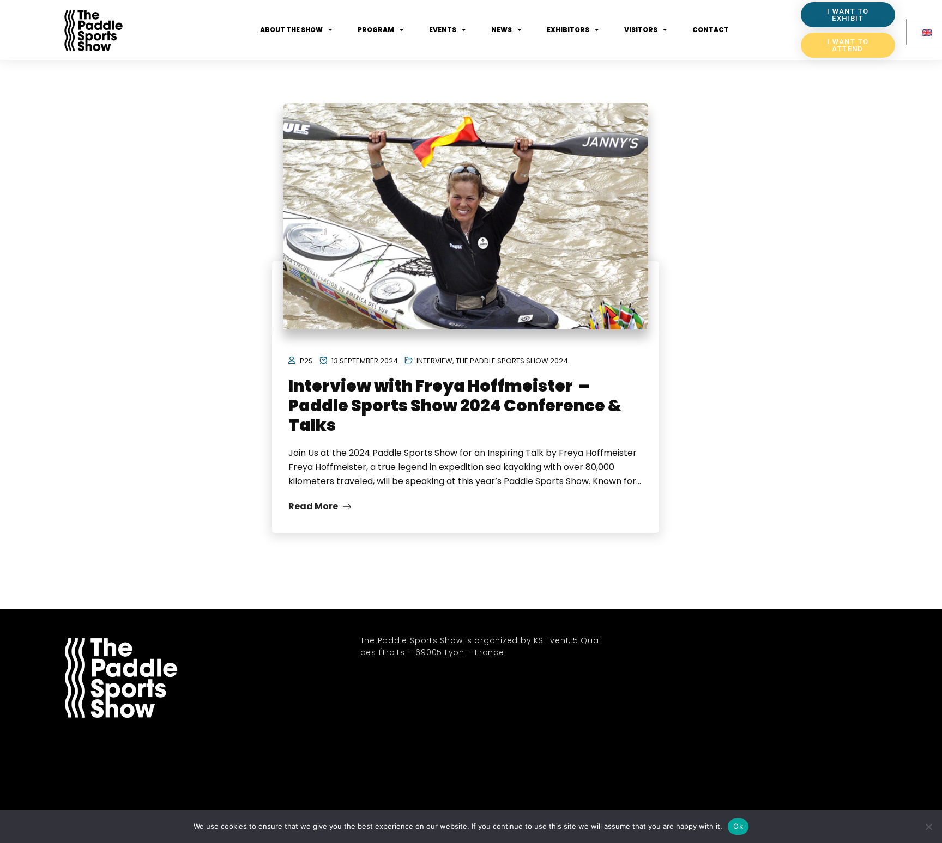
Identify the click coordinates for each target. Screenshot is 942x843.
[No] (928, 826)
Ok (738, 826)
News (501, 29)
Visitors (640, 29)
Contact (710, 29)
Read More (314, 506)
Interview (434, 361)
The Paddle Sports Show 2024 (512, 361)
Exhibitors (568, 29)
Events (442, 29)
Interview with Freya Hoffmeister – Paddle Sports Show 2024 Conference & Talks (454, 405)
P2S (306, 361)
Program (376, 29)
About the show (291, 29)
